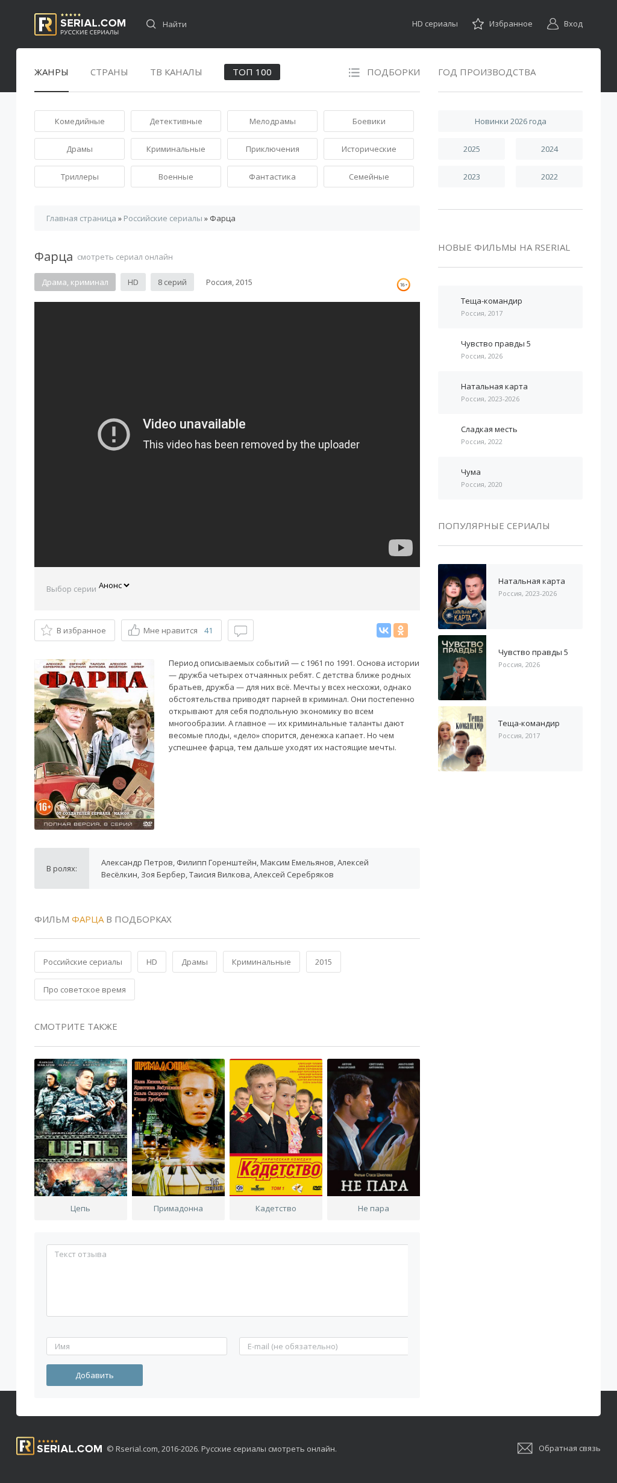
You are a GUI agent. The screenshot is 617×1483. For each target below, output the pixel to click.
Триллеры (80, 176)
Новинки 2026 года (511, 121)
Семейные (369, 176)
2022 (549, 176)
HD (151, 961)
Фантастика (272, 176)
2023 (471, 176)
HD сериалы (435, 23)
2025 (471, 148)
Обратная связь (570, 1448)
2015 (323, 961)
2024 (549, 148)
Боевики (369, 121)
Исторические (369, 148)
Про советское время (84, 989)
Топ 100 (252, 72)
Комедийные (80, 121)
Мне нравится (178, 630)
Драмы (79, 148)
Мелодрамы (272, 121)
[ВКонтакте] (384, 630)
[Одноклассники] (400, 630)
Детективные (175, 121)
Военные (175, 176)
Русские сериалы (79, 24)
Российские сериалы (82, 961)
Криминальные (175, 148)
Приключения (272, 148)
